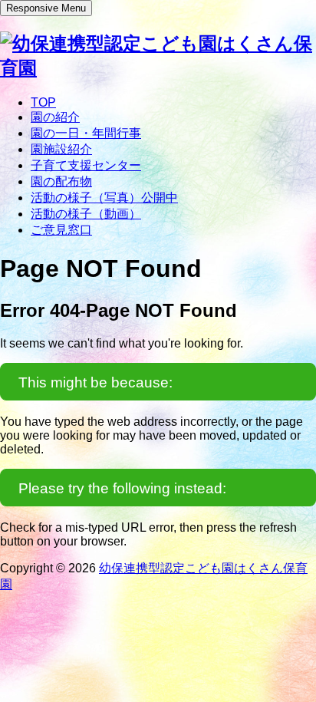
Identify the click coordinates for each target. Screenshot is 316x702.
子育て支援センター (86, 165)
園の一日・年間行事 (86, 133)
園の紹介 (55, 117)
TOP (43, 102)
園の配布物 (61, 181)
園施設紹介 (61, 149)
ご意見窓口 (61, 229)
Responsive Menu (46, 8)
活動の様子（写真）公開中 (104, 197)
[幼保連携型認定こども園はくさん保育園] (158, 68)
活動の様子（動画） (86, 213)
